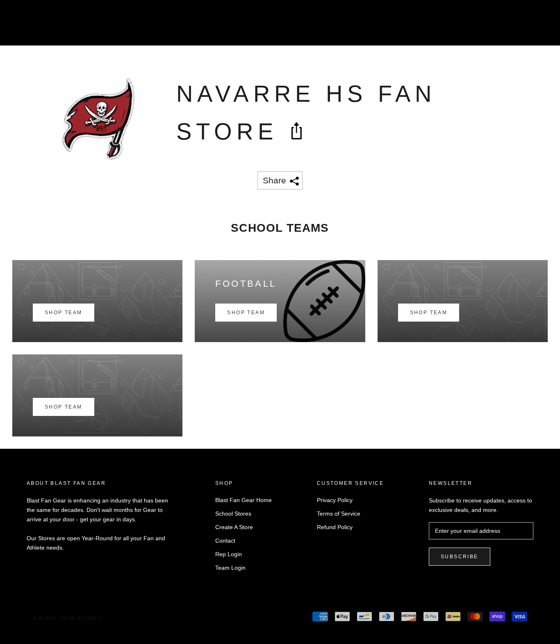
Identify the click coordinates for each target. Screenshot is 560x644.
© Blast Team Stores (67, 618)
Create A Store (234, 527)
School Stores (233, 513)
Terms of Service (338, 513)
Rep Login (228, 554)
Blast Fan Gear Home (243, 500)
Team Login (230, 567)
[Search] (517, 26)
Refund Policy (335, 527)
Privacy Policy (335, 500)
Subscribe (459, 557)
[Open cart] (536, 26)
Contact (225, 540)
